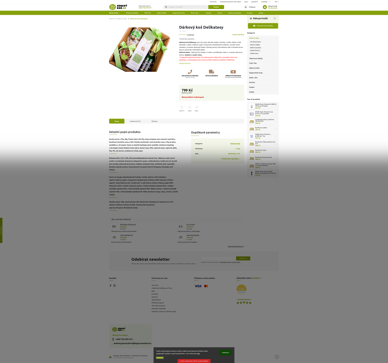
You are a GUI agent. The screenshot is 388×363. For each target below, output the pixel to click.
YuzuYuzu (213, 2)
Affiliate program (158, 303)
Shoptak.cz (130, 357)
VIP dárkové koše (255, 42)
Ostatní (252, 87)
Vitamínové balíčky (256, 58)
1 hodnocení (190, 34)
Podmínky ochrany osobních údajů (164, 311)
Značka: (238, 34)
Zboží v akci (253, 78)
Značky (251, 92)
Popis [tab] (117, 121)
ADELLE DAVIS (254, 68)
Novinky (252, 82)
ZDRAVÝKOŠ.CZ (255, 50)
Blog (246, 2)
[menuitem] (116, 13)
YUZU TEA (253, 63)
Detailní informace (185, 63)
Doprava (264, 2)
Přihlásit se (243, 258)
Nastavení (160, 358)
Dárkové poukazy (255, 47)
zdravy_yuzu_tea (114, 285)
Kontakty (254, 2)
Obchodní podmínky (159, 308)
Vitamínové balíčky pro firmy (230, 2)
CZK (276, 1)
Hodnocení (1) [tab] (135, 121)
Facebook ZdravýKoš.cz (110, 285)
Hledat (216, 7)
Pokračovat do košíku (265, 26)
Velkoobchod (156, 300)
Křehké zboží (254, 53)
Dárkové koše (254, 38)
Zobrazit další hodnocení (235, 246)
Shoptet (120, 357)
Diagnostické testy (256, 73)
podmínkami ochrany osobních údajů (230, 262)
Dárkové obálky (255, 45)
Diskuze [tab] (154, 121)
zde (198, 353)
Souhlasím (225, 352)
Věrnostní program (158, 306)
